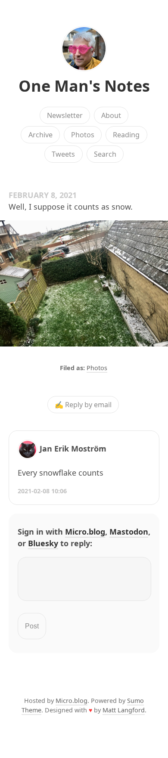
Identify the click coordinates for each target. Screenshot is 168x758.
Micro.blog (85, 531)
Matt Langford (124, 710)
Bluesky (43, 543)
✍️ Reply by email (83, 404)
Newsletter (65, 115)
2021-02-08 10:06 (42, 491)
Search (105, 154)
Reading (126, 134)
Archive (40, 134)
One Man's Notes (84, 85)
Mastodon (128, 531)
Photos (82, 134)
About (111, 115)
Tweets (63, 154)
